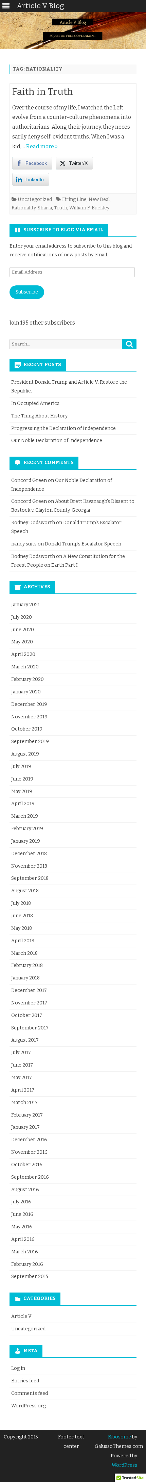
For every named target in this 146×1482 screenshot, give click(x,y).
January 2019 (25, 841)
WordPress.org (28, 1406)
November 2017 (29, 1003)
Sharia (45, 208)
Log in (18, 1368)
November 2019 (29, 717)
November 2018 (29, 866)
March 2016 (24, 1252)
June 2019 (22, 779)
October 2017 (26, 1015)
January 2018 (25, 978)
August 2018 (25, 891)
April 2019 (23, 804)
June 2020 (22, 630)
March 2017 (24, 1102)
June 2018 (22, 916)
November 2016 (29, 1152)
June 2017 (22, 1065)
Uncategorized (35, 199)
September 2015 (29, 1276)
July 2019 (21, 766)
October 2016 (26, 1165)
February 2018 (27, 965)
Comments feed (29, 1393)
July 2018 (21, 903)
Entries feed (25, 1381)
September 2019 (30, 741)
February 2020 (27, 679)
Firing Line (74, 199)
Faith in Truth (42, 91)
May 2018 (21, 928)
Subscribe (27, 292)
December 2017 (29, 990)
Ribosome (119, 1437)
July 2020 (21, 617)
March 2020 (25, 667)
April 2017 (22, 1090)
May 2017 (21, 1077)
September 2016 (30, 1177)
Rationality (24, 208)
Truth (60, 208)
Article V (21, 1316)
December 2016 (29, 1140)
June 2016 (22, 1214)
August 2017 (25, 1040)
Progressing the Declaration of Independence (63, 428)
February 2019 (27, 829)
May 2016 (21, 1227)
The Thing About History (39, 416)
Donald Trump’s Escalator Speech (83, 544)
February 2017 (27, 1115)
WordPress (124, 1465)
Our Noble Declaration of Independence (56, 440)
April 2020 (23, 654)
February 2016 (27, 1264)
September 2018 (30, 878)
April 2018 (22, 941)
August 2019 (25, 754)
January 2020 (26, 692)
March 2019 (24, 816)
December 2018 (29, 854)
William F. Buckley (89, 208)
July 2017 (21, 1052)
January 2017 (25, 1127)
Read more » (42, 146)
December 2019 (29, 704)
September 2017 (30, 1028)
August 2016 (25, 1190)
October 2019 (26, 729)
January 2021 (25, 605)
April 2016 (23, 1239)
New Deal (99, 199)
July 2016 (21, 1202)
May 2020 (22, 642)
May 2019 (21, 791)
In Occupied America (35, 403)
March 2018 (24, 953)
